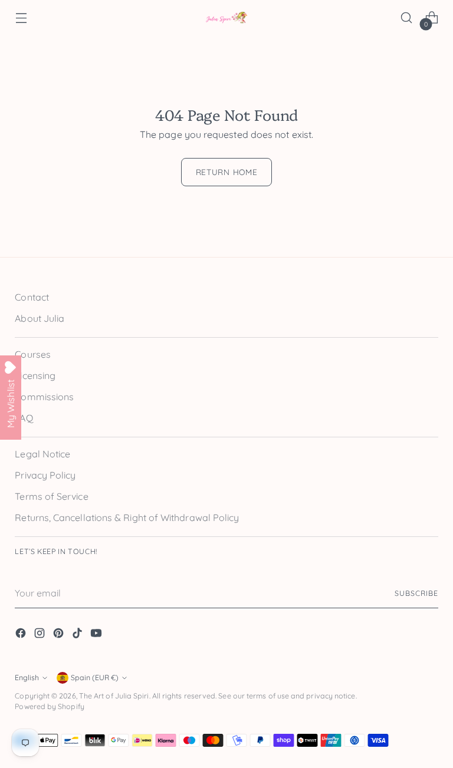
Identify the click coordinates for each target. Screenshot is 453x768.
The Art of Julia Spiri (114, 695)
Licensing (35, 375)
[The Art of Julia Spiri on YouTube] (97, 634)
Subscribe (416, 593)
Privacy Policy (45, 475)
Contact (32, 297)
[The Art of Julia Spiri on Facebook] (22, 634)
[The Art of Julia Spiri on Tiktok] (78, 634)
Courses (33, 354)
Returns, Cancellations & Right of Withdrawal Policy (127, 517)
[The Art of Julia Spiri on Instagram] (41, 634)
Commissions (44, 397)
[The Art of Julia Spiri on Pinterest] (59, 634)
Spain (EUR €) (95, 677)
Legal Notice (42, 454)
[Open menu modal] (21, 18)
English (27, 677)
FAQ (23, 418)
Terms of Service (51, 496)
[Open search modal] (407, 18)
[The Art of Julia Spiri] (226, 18)
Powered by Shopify (49, 706)
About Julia (39, 318)
